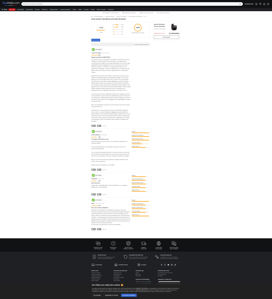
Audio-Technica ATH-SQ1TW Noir (135, 16)
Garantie (96, 275)
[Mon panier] (268, 4)
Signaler (104, 126)
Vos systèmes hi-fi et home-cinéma (165, 272)
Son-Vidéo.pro (116, 279)
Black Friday (138, 274)
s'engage (118, 277)
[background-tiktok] (175, 264)
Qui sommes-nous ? (117, 272)
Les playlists (160, 275)
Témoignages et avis (117, 274)
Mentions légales (94, 280)
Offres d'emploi (116, 280)
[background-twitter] (165, 264)
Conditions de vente (95, 279)
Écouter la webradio (162, 274)
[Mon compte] (264, 4)
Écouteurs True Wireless (121, 16)
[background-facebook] (161, 264)
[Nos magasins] (260, 4)
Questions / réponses (95, 272)
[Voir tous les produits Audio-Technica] (174, 33)
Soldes (137, 272)
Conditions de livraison (96, 274)
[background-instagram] (171, 264)
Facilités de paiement (95, 277)
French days (138, 275)
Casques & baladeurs (98, 16)
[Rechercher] (240, 4)
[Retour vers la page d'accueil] (11, 4)
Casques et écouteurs (109, 16)
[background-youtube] (168, 264)
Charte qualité (116, 275)
